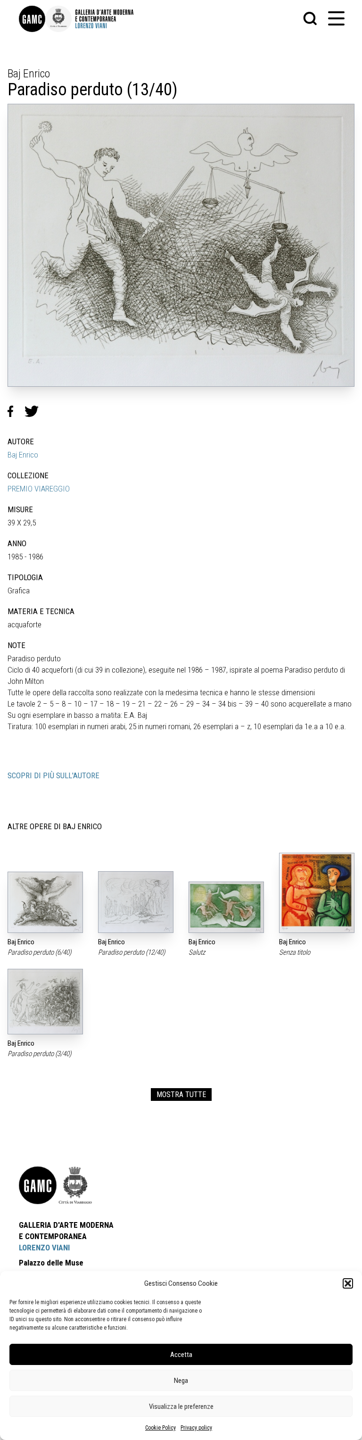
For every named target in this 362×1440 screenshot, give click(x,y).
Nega (181, 1380)
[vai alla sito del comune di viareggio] (75, 1185)
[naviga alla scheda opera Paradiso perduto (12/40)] (136, 902)
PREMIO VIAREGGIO (39, 488)
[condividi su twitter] (35, 411)
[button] (348, 1283)
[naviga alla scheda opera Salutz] (226, 907)
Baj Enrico (23, 454)
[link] (32, 19)
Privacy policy (196, 1427)
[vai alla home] (38, 1185)
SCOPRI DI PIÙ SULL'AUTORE (53, 775)
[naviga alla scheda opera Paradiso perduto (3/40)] (45, 1001)
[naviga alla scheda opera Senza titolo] (317, 892)
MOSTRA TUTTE (181, 1094)
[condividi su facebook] (16, 411)
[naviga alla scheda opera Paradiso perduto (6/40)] (45, 902)
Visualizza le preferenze (181, 1406)
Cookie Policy (160, 1427)
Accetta (181, 1354)
